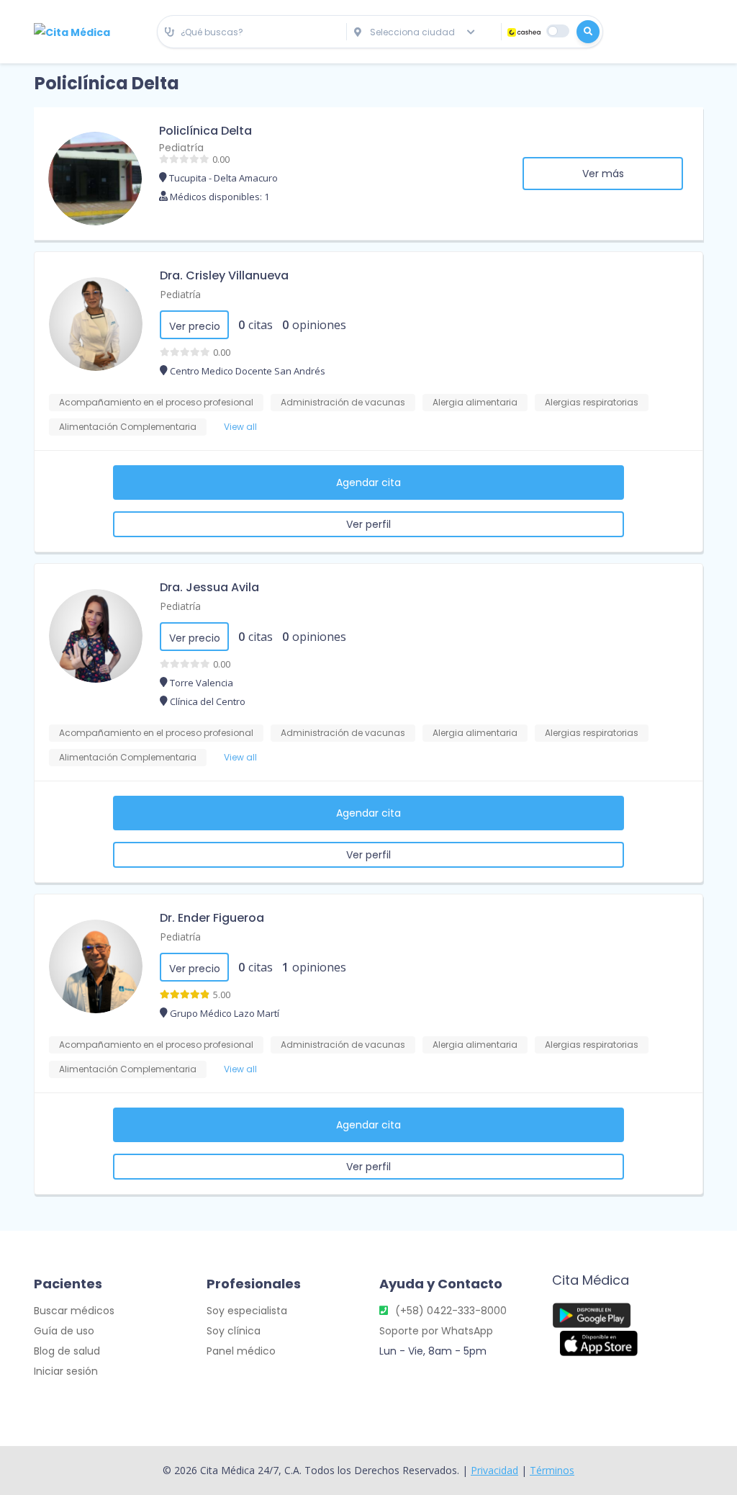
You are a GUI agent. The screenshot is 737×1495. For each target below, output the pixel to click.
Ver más (603, 173)
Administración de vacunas (343, 402)
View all (240, 427)
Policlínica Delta (205, 130)
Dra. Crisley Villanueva (224, 275)
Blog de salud (67, 1351)
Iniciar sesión (66, 1371)
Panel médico (241, 1351)
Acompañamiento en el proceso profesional (156, 402)
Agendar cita (368, 482)
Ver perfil (368, 524)
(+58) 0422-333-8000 (451, 1310)
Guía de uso (64, 1331)
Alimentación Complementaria (127, 427)
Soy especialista (247, 1310)
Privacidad (494, 1470)
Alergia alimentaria (475, 402)
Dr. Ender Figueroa (212, 918)
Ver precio (194, 326)
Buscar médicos (74, 1310)
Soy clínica (234, 1331)
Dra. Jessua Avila (209, 587)
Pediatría (181, 147)
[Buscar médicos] (588, 31)
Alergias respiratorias (591, 402)
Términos (552, 1470)
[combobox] (252, 33)
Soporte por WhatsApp (436, 1331)
